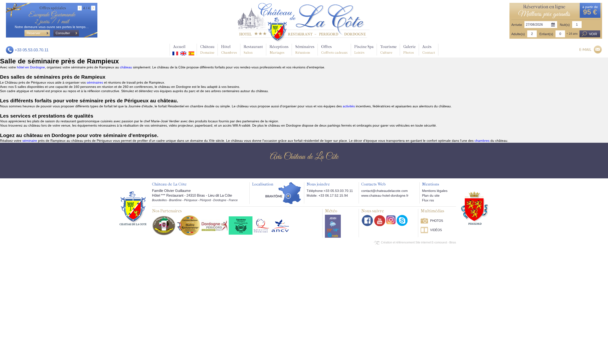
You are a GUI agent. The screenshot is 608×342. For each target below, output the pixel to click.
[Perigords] (475, 208)
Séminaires (304, 49)
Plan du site (431, 195)
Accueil (179, 46)
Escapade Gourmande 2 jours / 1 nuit (51, 18)
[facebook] (367, 220)
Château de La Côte (169, 184)
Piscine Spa (364, 49)
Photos (436, 221)
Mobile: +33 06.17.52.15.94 (327, 195)
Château (207, 49)
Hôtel (229, 49)
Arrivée (516, 24)
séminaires (95, 82)
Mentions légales (434, 191)
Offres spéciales (52, 8)
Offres (334, 49)
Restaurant (253, 49)
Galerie (409, 49)
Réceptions (279, 49)
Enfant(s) (546, 34)
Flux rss (428, 200)
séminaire (30, 140)
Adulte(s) (518, 34)
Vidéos (436, 230)
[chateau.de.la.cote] (402, 220)
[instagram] (391, 219)
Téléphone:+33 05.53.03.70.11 (330, 191)
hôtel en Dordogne (31, 67)
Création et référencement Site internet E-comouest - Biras (418, 242)
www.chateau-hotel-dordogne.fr (384, 195)
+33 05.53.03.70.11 (31, 50)
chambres (482, 140)
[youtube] (379, 220)
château (126, 67)
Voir (593, 34)
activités (349, 106)
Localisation (262, 184)
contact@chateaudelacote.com (384, 191)
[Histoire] (133, 208)
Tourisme (388, 49)
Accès (428, 49)
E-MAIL (585, 49)
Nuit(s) (565, 24)
